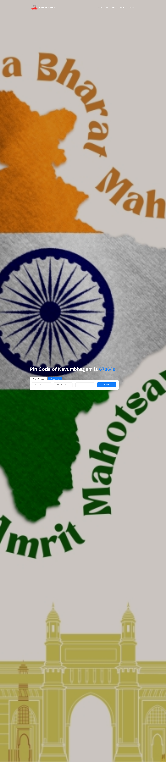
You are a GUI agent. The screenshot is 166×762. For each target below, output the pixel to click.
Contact (131, 7)
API (107, 7)
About (114, 7)
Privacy (122, 7)
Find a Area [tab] (55, 379)
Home (100, 7)
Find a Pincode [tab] (38, 379)
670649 (107, 369)
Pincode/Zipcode (47, 7)
